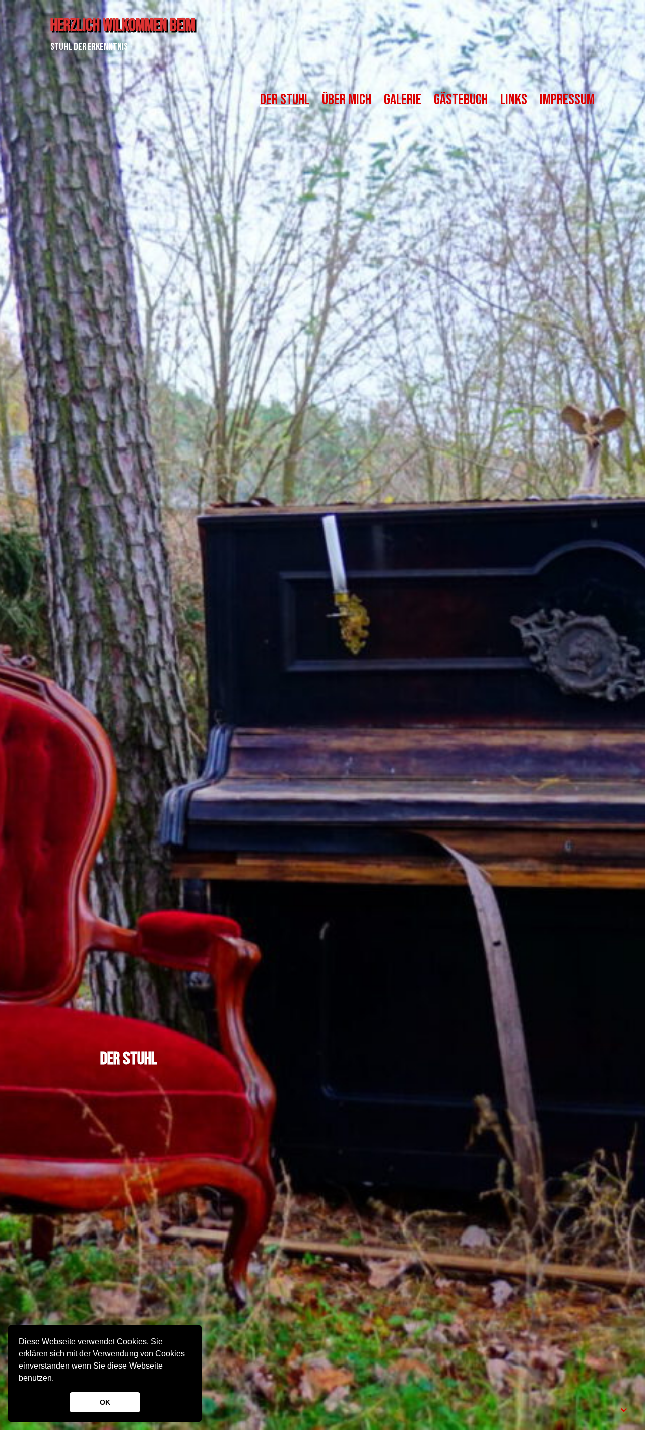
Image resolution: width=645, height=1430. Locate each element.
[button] (57, 1379)
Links (513, 100)
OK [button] (105, 1402)
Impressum (567, 100)
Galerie (402, 100)
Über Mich (346, 100)
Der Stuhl (284, 100)
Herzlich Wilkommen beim (122, 25)
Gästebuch (461, 100)
